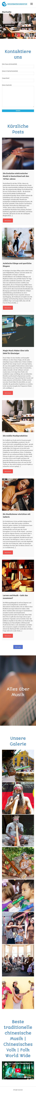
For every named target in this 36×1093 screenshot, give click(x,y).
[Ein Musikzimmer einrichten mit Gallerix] (18, 495)
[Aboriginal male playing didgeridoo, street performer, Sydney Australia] (18, 798)
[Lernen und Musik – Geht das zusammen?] (18, 576)
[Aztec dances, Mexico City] (18, 766)
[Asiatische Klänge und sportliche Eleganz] (18, 244)
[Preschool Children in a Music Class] (18, 896)
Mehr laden (18, 647)
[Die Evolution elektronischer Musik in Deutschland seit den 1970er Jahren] (18, 154)
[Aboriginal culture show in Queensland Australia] (18, 831)
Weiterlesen (9, 25)
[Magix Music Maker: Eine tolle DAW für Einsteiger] (18, 331)
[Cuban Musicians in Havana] (18, 993)
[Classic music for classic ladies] (18, 960)
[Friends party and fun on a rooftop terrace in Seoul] (18, 928)
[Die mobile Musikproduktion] (18, 416)
